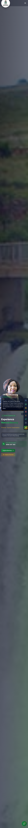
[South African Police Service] (26, 423)
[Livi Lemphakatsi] (26, 427)
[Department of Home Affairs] (26, 404)
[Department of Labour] (26, 408)
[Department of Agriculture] (26, 419)
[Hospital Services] (26, 411)
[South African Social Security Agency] (26, 400)
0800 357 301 (10, 444)
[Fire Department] (26, 415)
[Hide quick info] (22, 414)
